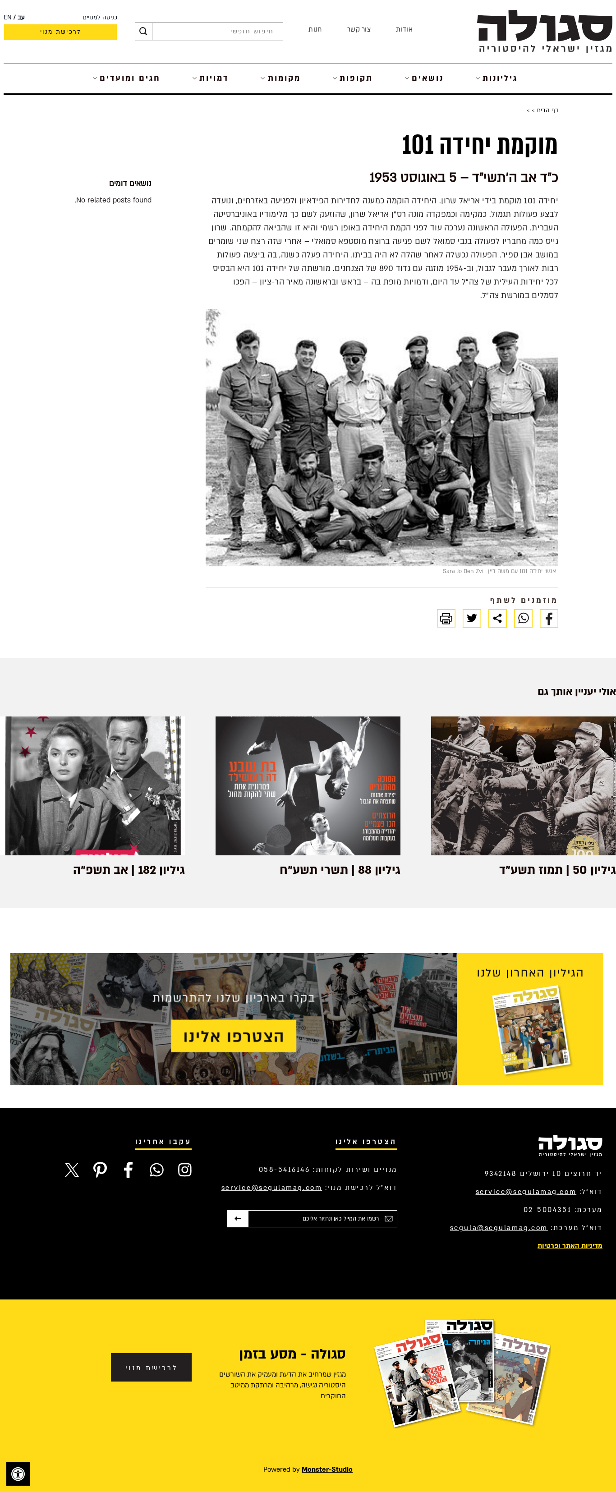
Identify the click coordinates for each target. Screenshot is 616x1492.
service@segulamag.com (526, 1191)
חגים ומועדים (130, 78)
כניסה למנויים (100, 18)
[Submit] (143, 31)
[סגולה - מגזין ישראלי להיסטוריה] (544, 31)
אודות (404, 29)
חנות (315, 29)
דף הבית (546, 110)
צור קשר (359, 29)
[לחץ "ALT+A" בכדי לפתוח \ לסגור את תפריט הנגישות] (18, 1474)
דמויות (214, 78)
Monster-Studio (327, 1469)
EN (8, 18)
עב (21, 18)
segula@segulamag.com (499, 1227)
